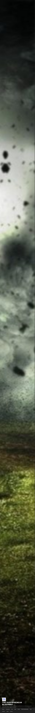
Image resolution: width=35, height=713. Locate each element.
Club (30, 709)
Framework (8, 709)
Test (12, 709)
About (3, 709)
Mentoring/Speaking (25, 709)
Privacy (11, 711)
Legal (7, 711)
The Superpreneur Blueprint (12, 704)
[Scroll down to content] (34, 709)
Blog (15, 709)
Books (19, 709)
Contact (3, 711)
